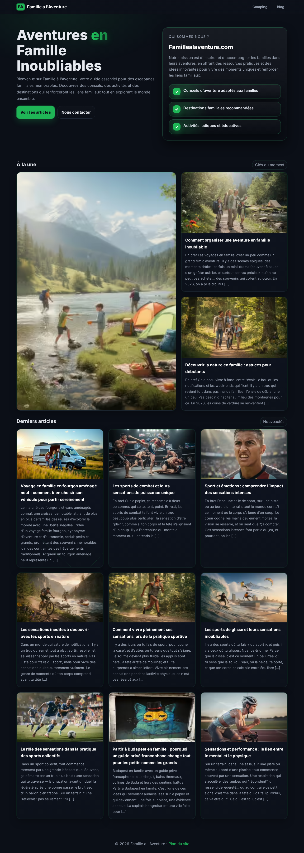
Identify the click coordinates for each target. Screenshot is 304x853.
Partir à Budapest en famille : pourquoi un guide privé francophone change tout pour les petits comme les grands (151, 756)
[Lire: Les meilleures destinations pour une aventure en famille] (96, 291)
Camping (259, 7)
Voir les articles (35, 112)
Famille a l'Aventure (47, 6)
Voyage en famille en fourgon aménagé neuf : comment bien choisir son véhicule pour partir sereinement (59, 493)
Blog (280, 7)
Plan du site (179, 843)
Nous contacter (76, 112)
